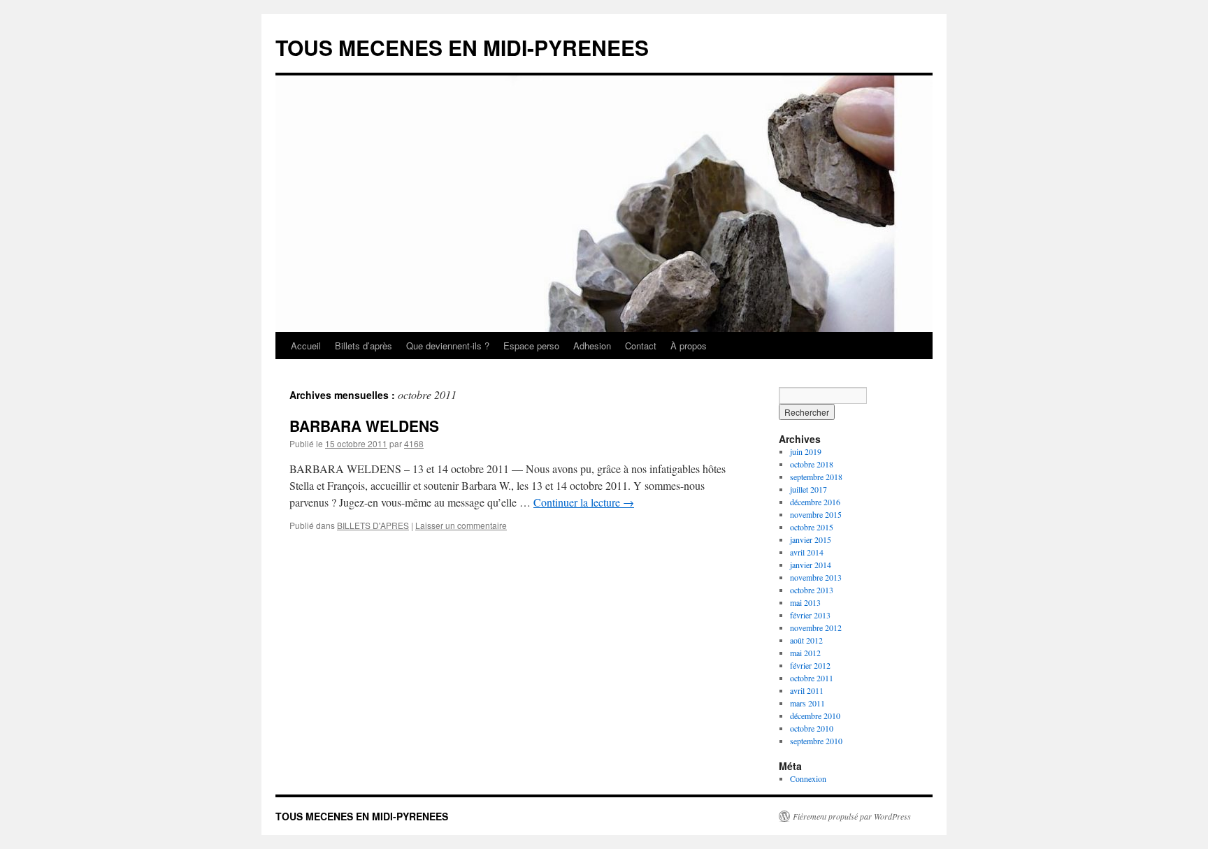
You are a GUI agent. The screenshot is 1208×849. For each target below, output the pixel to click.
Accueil (306, 345)
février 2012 (810, 665)
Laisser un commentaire (461, 525)
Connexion (808, 778)
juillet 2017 (808, 489)
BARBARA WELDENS (364, 425)
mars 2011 (807, 703)
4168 (414, 443)
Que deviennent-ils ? (447, 345)
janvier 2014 (810, 564)
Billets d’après (363, 345)
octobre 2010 (811, 728)
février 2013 (810, 615)
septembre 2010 (816, 740)
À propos (688, 345)
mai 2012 (805, 652)
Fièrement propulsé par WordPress (852, 816)
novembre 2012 (816, 627)
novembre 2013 (816, 577)
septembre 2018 (816, 476)
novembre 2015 (816, 514)
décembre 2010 (815, 715)
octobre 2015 (811, 526)
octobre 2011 (811, 677)
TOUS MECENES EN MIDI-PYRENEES (462, 47)
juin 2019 (805, 451)
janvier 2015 (810, 539)
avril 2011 (807, 690)
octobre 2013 (811, 589)
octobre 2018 (811, 464)
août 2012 (806, 640)
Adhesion (592, 345)
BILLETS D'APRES (373, 525)
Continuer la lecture (583, 502)
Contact (640, 345)
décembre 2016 (815, 501)
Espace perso (531, 345)
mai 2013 (805, 602)
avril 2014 (807, 552)
